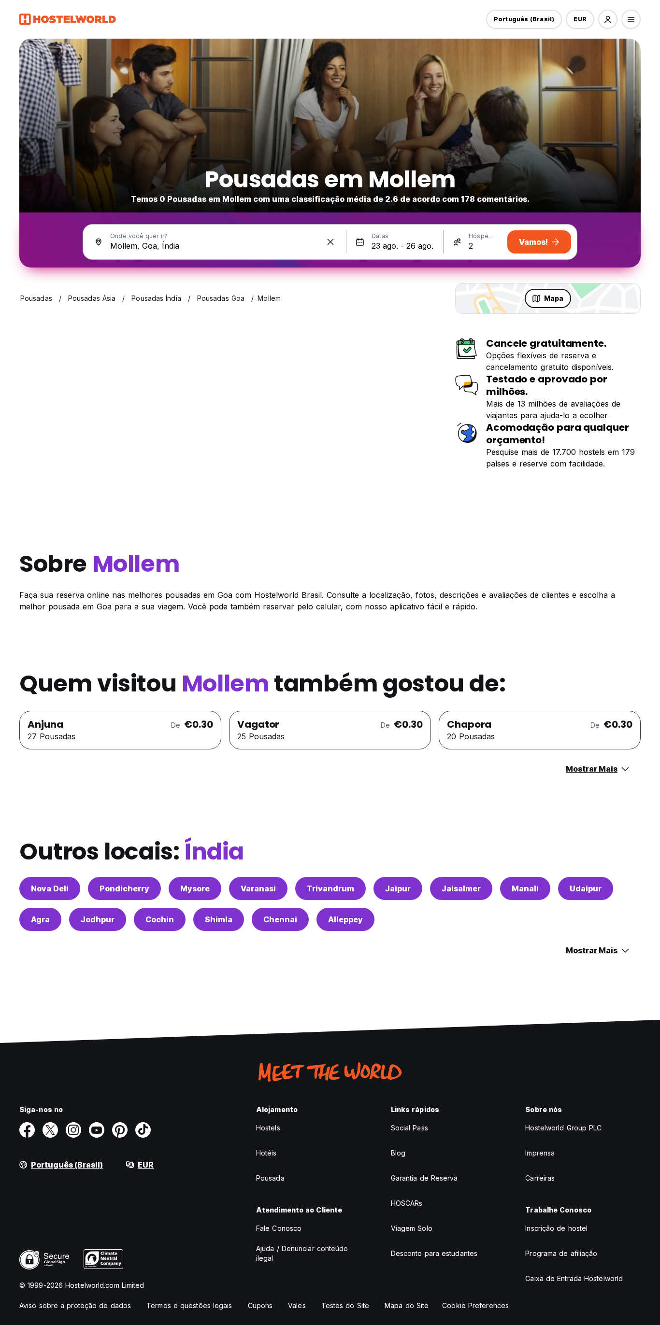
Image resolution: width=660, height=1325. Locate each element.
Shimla (218, 919)
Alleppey (345, 919)
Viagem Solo (411, 1228)
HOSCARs (407, 1203)
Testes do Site (345, 1305)
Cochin (159, 919)
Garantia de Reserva (424, 1178)
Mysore (195, 888)
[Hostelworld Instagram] (73, 1130)
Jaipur (398, 888)
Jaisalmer (461, 888)
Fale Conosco (278, 1228)
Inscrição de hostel (556, 1228)
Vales (297, 1305)
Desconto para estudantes (434, 1253)
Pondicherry (124, 888)
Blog (398, 1153)
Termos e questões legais (189, 1305)
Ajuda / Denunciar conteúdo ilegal (302, 1253)
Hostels (268, 1128)
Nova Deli (50, 888)
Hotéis (266, 1153)
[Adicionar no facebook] (27, 1130)
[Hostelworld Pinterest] (120, 1130)
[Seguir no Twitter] (50, 1130)
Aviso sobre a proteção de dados (75, 1305)
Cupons (260, 1305)
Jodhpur (98, 919)
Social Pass (409, 1128)
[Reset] (330, 242)
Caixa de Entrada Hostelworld (574, 1278)
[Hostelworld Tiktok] (143, 1130)
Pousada (270, 1178)
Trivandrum (330, 888)
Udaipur (586, 888)
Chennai (280, 919)
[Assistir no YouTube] (96, 1130)
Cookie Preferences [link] (475, 1305)
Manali (525, 888)
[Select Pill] (607, 19)
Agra (40, 919)
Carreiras (540, 1178)
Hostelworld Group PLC (563, 1128)
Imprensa (540, 1153)
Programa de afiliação (561, 1253)
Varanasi (258, 888)
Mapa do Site (407, 1305)
